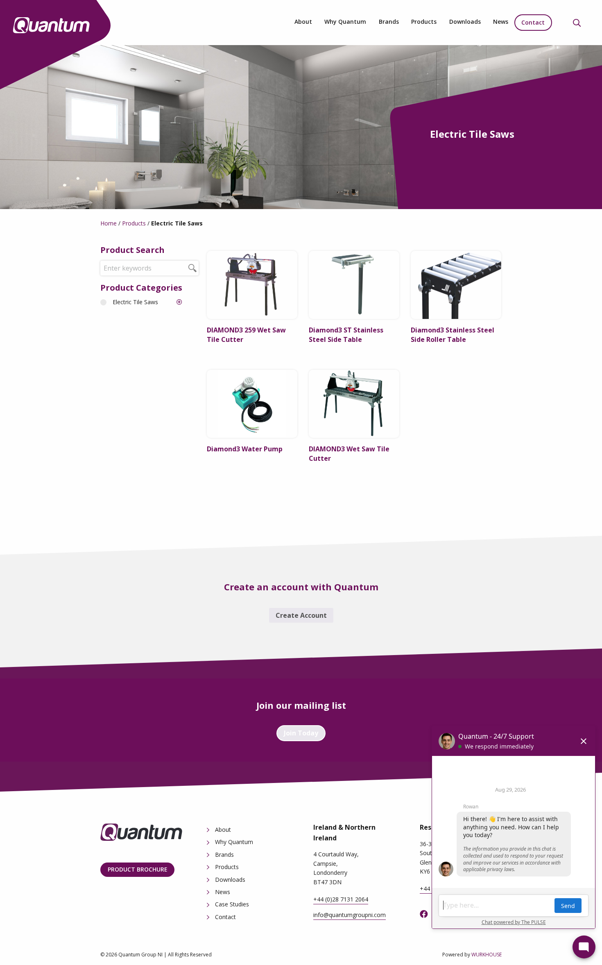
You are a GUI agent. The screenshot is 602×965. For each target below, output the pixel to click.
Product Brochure (137, 869)
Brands (389, 21)
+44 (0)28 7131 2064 (340, 899)
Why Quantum (345, 21)
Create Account (301, 615)
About (303, 21)
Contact (533, 22)
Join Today (301, 732)
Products (424, 21)
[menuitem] (303, 22)
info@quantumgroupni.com (349, 915)
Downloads (465, 21)
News (500, 21)
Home (108, 223)
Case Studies (232, 904)
